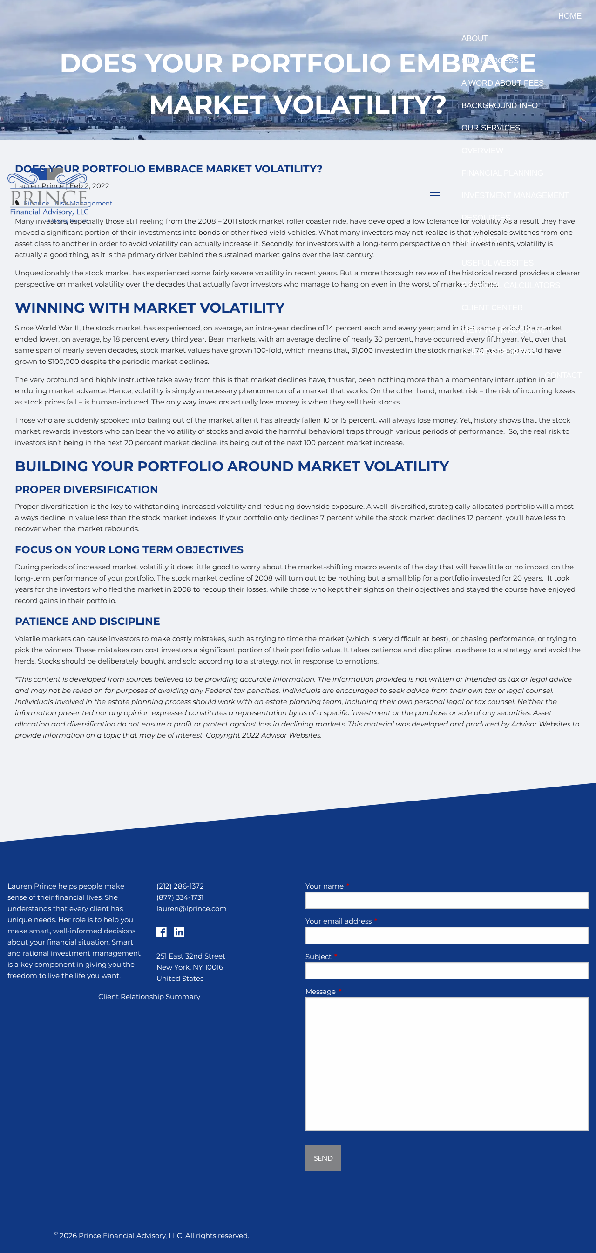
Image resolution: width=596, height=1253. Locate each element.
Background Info (499, 105)
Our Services (490, 127)
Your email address (374, 921)
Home (570, 16)
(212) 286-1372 (180, 886)
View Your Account (503, 330)
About (474, 38)
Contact (563, 375)
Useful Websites (497, 263)
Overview (482, 150)
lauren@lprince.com (191, 908)
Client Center (492, 307)
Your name (360, 886)
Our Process (490, 60)
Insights (479, 240)
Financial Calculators (510, 285)
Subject (354, 956)
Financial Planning (502, 173)
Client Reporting (499, 352)
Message (356, 991)
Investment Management (515, 195)
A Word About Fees (502, 83)
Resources (485, 217)
